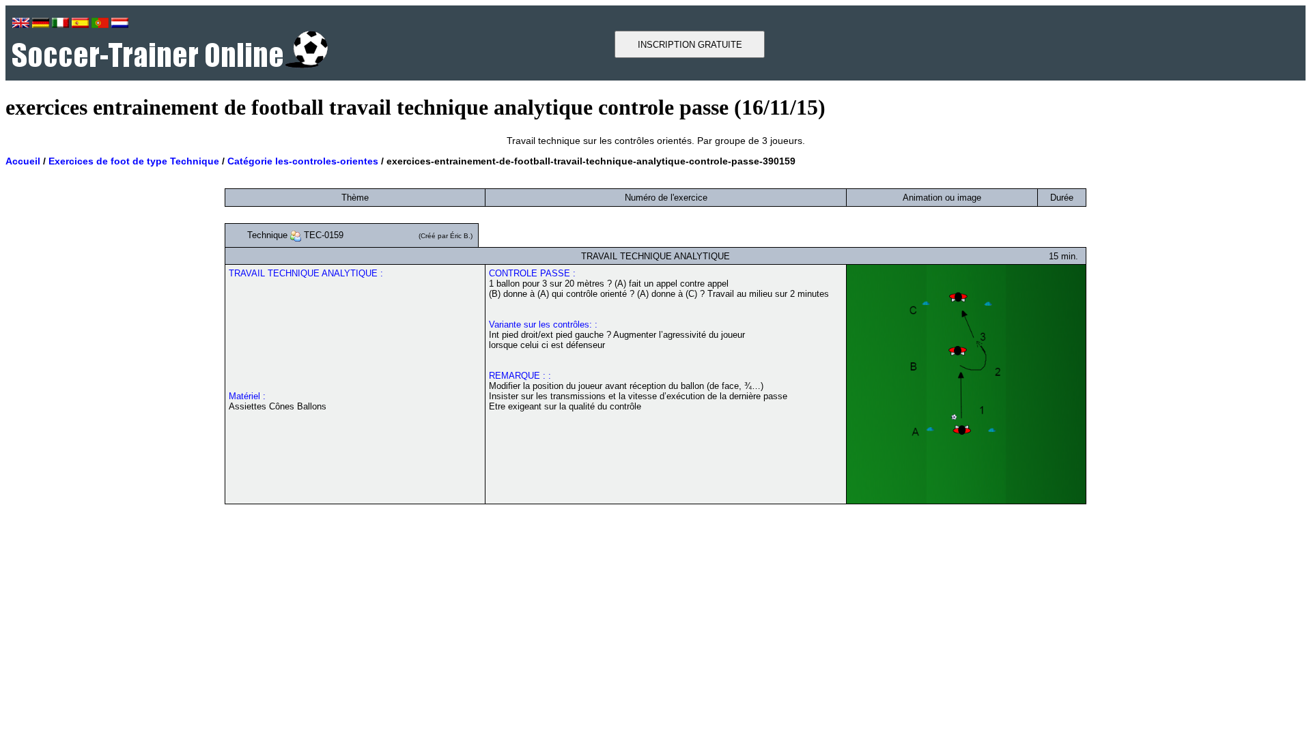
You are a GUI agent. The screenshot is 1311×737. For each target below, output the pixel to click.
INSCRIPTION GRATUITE (690, 45)
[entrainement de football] (170, 64)
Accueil (22, 161)
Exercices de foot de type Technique (133, 161)
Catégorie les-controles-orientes (302, 161)
